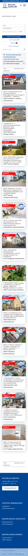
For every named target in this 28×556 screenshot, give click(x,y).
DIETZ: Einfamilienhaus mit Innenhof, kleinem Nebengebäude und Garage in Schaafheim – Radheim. (13, 94)
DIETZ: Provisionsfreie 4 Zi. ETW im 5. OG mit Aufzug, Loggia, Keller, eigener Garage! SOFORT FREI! (13, 444)
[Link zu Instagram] (20, 552)
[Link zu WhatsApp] (25, 552)
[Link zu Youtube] (22, 552)
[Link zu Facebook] (18, 552)
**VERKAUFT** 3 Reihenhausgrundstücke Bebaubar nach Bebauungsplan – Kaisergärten (11, 127)
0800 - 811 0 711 (21, 1)
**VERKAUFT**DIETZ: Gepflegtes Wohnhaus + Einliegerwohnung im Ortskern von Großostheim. (12, 413)
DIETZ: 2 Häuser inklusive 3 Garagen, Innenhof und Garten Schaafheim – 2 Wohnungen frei (12, 347)
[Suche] (20, 5)
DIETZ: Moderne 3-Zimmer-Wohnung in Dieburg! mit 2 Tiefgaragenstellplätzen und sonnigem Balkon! (13, 191)
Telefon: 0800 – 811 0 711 (10, 481)
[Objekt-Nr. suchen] (24, 49)
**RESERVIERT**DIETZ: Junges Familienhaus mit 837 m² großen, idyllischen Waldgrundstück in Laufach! (13, 285)
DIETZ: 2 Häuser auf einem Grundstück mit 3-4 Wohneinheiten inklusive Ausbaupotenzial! (12, 223)
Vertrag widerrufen (10, 488)
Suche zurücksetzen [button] (14, 46)
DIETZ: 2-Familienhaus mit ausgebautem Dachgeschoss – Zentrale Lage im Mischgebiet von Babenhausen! (13, 315)
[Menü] (24, 5)
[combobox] (14, 28)
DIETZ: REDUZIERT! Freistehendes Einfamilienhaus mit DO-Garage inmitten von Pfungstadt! (11, 253)
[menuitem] (20, 5)
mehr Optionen (13, 39)
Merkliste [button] (14, 43)
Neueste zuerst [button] (19, 68)
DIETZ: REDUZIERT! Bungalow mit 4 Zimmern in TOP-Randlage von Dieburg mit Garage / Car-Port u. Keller (13, 160)
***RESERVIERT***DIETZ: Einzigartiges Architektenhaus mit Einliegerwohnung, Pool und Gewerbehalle (13, 381)
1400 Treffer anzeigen (14, 36)
